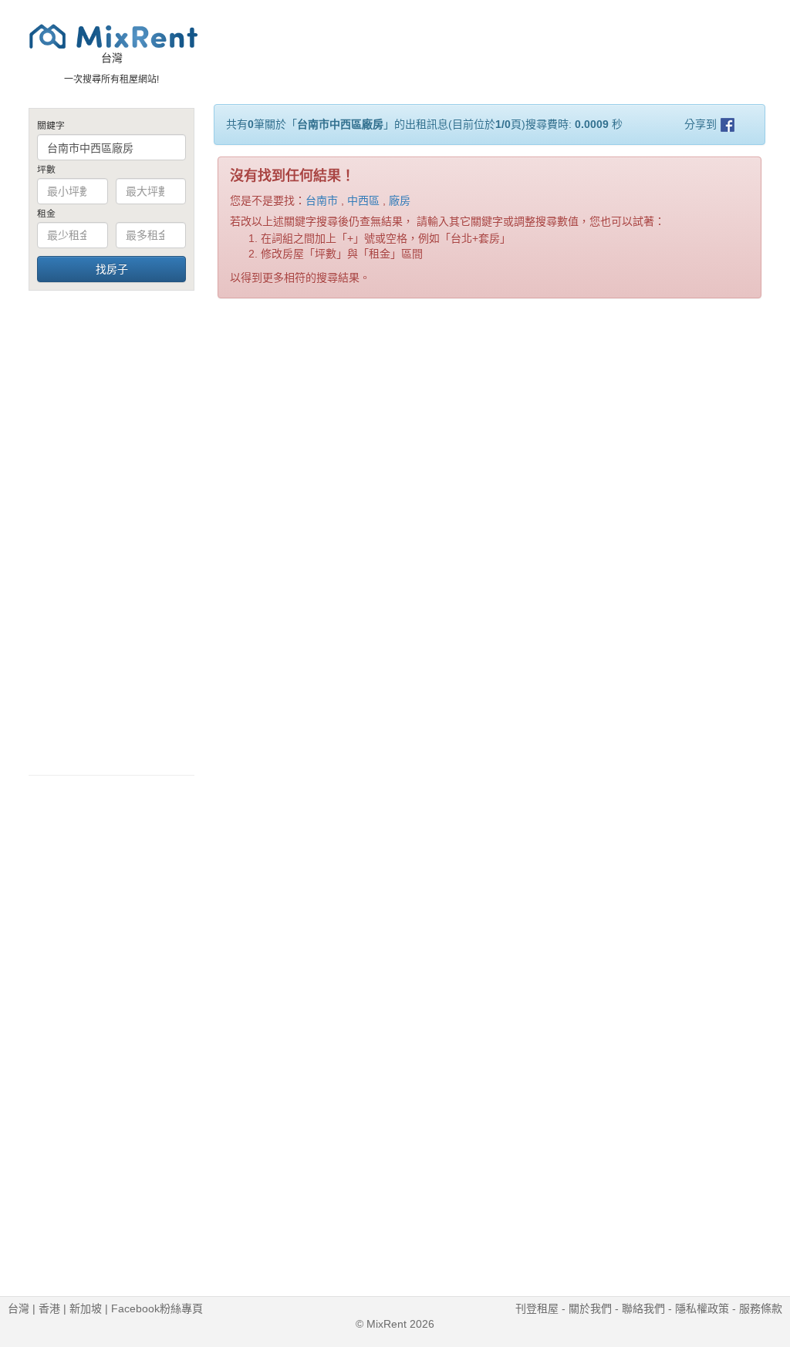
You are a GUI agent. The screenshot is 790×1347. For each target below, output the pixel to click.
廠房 (399, 200)
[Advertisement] (111, 532)
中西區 (363, 200)
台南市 (322, 200)
